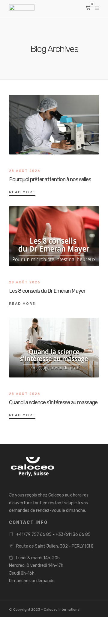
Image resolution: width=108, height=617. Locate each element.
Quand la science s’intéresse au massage (53, 402)
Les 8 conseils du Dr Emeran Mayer (47, 291)
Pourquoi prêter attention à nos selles (50, 179)
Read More (22, 192)
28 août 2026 (24, 171)
